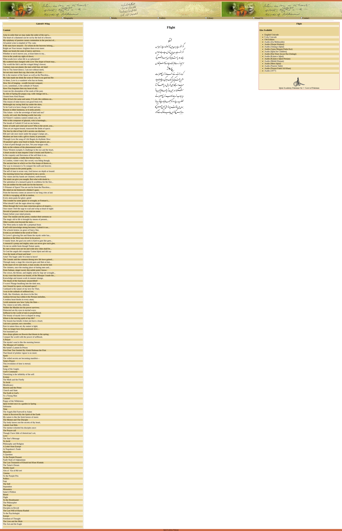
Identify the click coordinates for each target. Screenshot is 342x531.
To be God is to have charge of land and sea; (21, 107)
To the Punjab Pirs (10, 476)
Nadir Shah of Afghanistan (14, 460)
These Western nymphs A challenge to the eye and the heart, (28, 150)
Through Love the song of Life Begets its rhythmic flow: (27, 139)
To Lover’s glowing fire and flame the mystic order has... (27, 235)
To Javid (6, 382)
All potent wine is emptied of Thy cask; (19, 43)
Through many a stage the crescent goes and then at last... (27, 262)
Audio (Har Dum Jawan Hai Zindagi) (280, 54)
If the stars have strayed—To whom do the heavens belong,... (29, 45)
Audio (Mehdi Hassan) (274, 61)
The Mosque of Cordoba (13, 345)
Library (210, 18)
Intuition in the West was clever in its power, (21, 238)
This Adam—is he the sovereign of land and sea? (23, 112)
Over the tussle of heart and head (17, 254)
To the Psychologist (11, 513)
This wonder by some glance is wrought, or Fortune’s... (26, 200)
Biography (68, 18)
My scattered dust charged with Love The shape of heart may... (29, 62)
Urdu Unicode (271, 37)
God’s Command (10, 372)
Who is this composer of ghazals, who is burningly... (25, 120)
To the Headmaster (11, 500)
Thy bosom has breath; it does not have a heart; (23, 321)
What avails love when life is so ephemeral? (21, 59)
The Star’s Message (11, 438)
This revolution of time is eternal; (17, 364)
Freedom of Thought (11, 519)
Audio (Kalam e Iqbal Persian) (277, 59)
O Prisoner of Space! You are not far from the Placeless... (27, 187)
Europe (6, 516)
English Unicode (272, 35)
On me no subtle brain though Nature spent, (21, 246)
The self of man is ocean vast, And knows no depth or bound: (29, 171)
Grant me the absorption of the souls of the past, (23, 91)
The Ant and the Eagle (12, 524)
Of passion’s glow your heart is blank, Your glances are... (27, 142)
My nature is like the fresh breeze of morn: (21, 417)
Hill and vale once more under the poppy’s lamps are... (26, 134)
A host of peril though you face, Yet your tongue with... (26, 144)
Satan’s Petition (9, 492)
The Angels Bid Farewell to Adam (17, 412)
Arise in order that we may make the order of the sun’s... (26, 35)
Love (5, 436)
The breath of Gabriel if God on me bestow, (21, 123)
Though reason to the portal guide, (17, 168)
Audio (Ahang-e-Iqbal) (274, 47)
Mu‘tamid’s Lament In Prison (15, 347)
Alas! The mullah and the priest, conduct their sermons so (27, 217)
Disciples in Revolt (11, 508)
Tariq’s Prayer (9, 361)
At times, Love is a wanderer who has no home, (23, 80)
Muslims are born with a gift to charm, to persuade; (24, 136)
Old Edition (269, 39)
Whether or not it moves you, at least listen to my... (24, 54)
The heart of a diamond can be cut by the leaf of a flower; (27, 37)
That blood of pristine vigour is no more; (20, 353)
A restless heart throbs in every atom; (18, 299)
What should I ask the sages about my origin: (22, 203)
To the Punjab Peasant (12, 457)
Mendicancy (8, 385)
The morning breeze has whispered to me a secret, (24, 174)
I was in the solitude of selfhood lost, (18, 291)
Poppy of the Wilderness (13, 401)
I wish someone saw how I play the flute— (21, 302)
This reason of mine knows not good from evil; (22, 102)
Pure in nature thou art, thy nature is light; (20, 326)
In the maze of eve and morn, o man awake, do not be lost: (27, 265)
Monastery (7, 489)
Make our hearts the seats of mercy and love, (21, 51)
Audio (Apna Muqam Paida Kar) (278, 49)
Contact (306, 18)
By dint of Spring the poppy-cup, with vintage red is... (25, 94)
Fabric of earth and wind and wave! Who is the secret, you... (28, 126)
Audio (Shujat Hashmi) (274, 44)
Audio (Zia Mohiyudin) (274, 42)
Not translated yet (10, 331)
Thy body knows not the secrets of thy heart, (21, 422)
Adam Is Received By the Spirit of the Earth (21, 414)
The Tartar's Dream (11, 465)
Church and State (10, 390)
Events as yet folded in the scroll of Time (20, 233)
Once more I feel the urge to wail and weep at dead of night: (28, 209)
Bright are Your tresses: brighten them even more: (23, 48)
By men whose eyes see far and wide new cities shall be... (27, 249)
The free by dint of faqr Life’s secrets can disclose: (24, 131)
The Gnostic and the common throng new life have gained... (28, 259)
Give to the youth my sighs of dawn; (18, 56)
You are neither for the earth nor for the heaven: (23, 184)
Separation (7, 486)
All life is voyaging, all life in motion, (18, 195)
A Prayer (6, 339)
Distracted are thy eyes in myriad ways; (19, 310)
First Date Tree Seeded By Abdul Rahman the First (24, 350)
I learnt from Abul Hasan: (13, 96)
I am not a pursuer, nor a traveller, (17, 323)
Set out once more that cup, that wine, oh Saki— (23, 72)
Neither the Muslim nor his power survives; (21, 307)
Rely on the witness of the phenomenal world (22, 147)
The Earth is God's (11, 393)
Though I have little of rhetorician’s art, (19, 433)
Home (12, 18)
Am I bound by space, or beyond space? (20, 286)
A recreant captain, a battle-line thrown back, (22, 158)
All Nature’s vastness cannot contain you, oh (21, 118)
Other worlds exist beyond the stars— (19, 222)
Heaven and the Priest (12, 388)
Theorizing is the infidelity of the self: (18, 374)
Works (114, 18)
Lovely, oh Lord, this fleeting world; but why (22, 115)
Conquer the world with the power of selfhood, (23, 337)
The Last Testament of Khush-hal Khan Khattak (23, 462)
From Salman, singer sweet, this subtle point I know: (25, 270)
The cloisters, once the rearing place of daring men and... (27, 267)
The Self (6, 484)
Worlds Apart (8, 468)
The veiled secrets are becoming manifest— (21, 358)
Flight (5, 497)
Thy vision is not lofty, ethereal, (16, 305)
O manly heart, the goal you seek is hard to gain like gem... (28, 241)
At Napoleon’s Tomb (12, 449)
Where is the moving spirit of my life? (19, 318)
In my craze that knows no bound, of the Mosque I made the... (29, 275)
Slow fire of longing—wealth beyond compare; (23, 83)
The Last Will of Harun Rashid (16, 510)
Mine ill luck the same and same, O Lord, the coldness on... (28, 99)
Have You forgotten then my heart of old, (20, 88)
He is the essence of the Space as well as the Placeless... (26, 75)
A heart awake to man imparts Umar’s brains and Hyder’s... (28, 152)
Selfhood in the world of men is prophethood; (22, 313)
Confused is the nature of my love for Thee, (21, 289)
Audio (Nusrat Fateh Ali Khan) (278, 68)
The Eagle (7, 505)
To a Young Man (10, 396)
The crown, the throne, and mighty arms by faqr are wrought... (29, 273)
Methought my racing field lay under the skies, (22, 104)
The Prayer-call (9, 430)
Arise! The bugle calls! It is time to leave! (20, 257)
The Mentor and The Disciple (15, 420)
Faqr (5, 481)
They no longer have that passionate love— (21, 329)
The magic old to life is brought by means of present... (25, 219)
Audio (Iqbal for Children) (276, 51)
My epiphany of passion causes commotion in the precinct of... (29, 40)
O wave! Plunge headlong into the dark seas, (22, 283)
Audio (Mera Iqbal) (273, 63)
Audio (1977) (270, 71)
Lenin (5, 366)
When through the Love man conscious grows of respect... (27, 206)
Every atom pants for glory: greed (17, 198)
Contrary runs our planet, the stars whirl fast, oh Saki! (25, 67)
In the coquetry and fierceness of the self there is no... (25, 155)
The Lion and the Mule (12, 521)
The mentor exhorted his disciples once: (19, 428)
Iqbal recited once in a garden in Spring (19, 404)
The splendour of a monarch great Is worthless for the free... (28, 182)
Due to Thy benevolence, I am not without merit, (23, 70)
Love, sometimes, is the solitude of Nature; (21, 86)
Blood (5, 494)
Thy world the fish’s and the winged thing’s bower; (24, 64)
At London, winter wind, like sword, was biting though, (26, 160)
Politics (6, 478)
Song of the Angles (11, 369)
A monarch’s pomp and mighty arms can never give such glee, (29, 243)
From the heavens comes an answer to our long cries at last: (28, 192)
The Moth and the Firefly (13, 380)
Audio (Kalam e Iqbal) (274, 56)
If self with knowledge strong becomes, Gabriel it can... (26, 227)
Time (5, 409)
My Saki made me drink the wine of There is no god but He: (28, 78)
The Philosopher (10, 502)
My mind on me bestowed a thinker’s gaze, (21, 190)
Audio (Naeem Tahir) (274, 66)
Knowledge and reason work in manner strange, (23, 278)
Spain (5, 355)
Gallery (162, 18)
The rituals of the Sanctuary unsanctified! (20, 281)
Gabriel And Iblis (10, 425)
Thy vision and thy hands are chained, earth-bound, (24, 176)
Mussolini (7, 452)
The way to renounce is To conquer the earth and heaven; (27, 166)
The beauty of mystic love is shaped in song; (21, 315)
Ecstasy (6, 377)
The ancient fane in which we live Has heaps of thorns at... (27, 163)
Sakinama (7, 406)
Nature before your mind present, (17, 214)
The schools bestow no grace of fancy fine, (21, 230)
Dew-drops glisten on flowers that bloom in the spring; (26, 334)
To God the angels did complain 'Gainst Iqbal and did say (27, 251)
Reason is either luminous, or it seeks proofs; (21, 110)
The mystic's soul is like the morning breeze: (21, 342)
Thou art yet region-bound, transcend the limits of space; (26, 128)
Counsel (6, 398)
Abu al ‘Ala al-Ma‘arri (12, 470)
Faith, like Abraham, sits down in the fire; (20, 294)
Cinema (6, 473)
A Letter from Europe (12, 446)
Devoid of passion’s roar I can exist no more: (22, 211)
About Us (259, 18)
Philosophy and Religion (13, 444)
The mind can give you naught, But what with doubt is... (27, 179)
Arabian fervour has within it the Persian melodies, (24, 297)
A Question (8, 454)
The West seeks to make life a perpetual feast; (22, 225)
